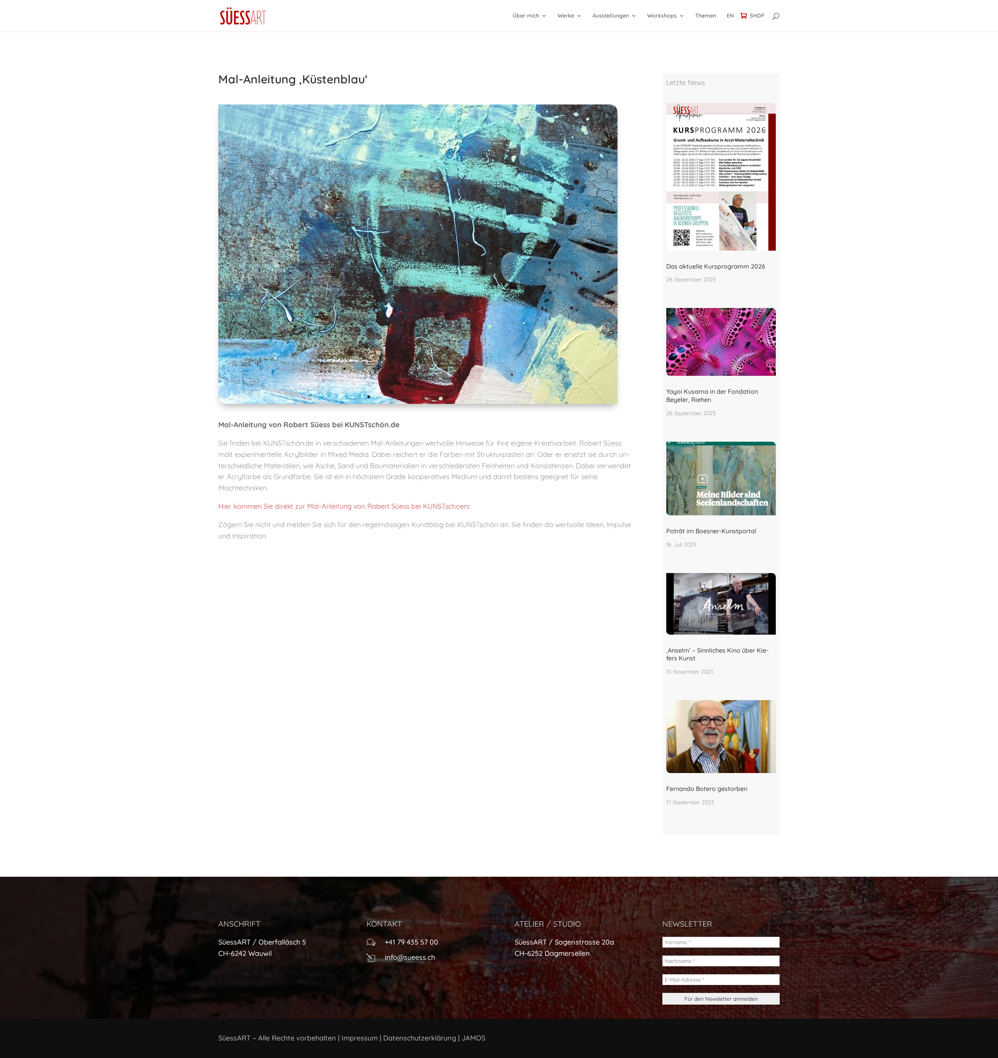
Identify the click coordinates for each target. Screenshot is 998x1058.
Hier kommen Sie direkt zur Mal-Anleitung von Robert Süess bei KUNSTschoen (343, 506)
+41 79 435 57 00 (411, 942)
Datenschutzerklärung (419, 1037)
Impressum (360, 1037)
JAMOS (473, 1037)
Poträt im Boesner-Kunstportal (711, 531)
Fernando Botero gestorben (706, 789)
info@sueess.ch (410, 957)
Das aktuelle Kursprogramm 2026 (715, 266)
